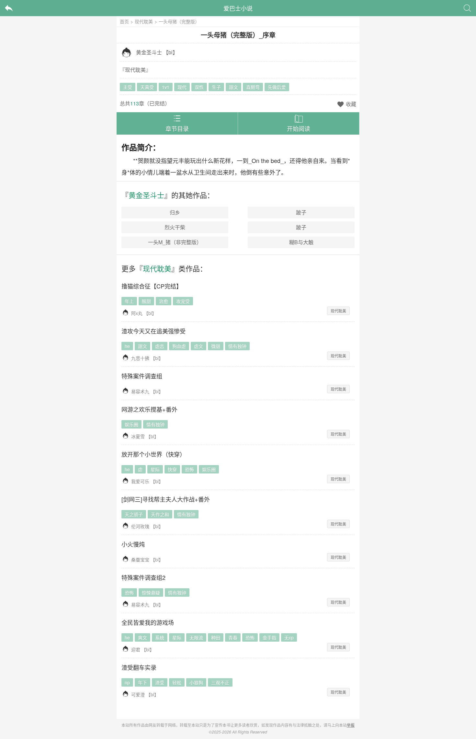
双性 (199, 87)
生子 (216, 87)
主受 (127, 87)
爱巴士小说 (238, 8)
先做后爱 (277, 87)
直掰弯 (253, 87)
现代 (182, 87)
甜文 (233, 87)
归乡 (175, 212)
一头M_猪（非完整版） (175, 242)
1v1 (165, 87)
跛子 (301, 212)
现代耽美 (144, 21)
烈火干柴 (174, 227)
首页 (124, 21)
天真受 (147, 87)
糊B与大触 (301, 242)
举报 (351, 725)
